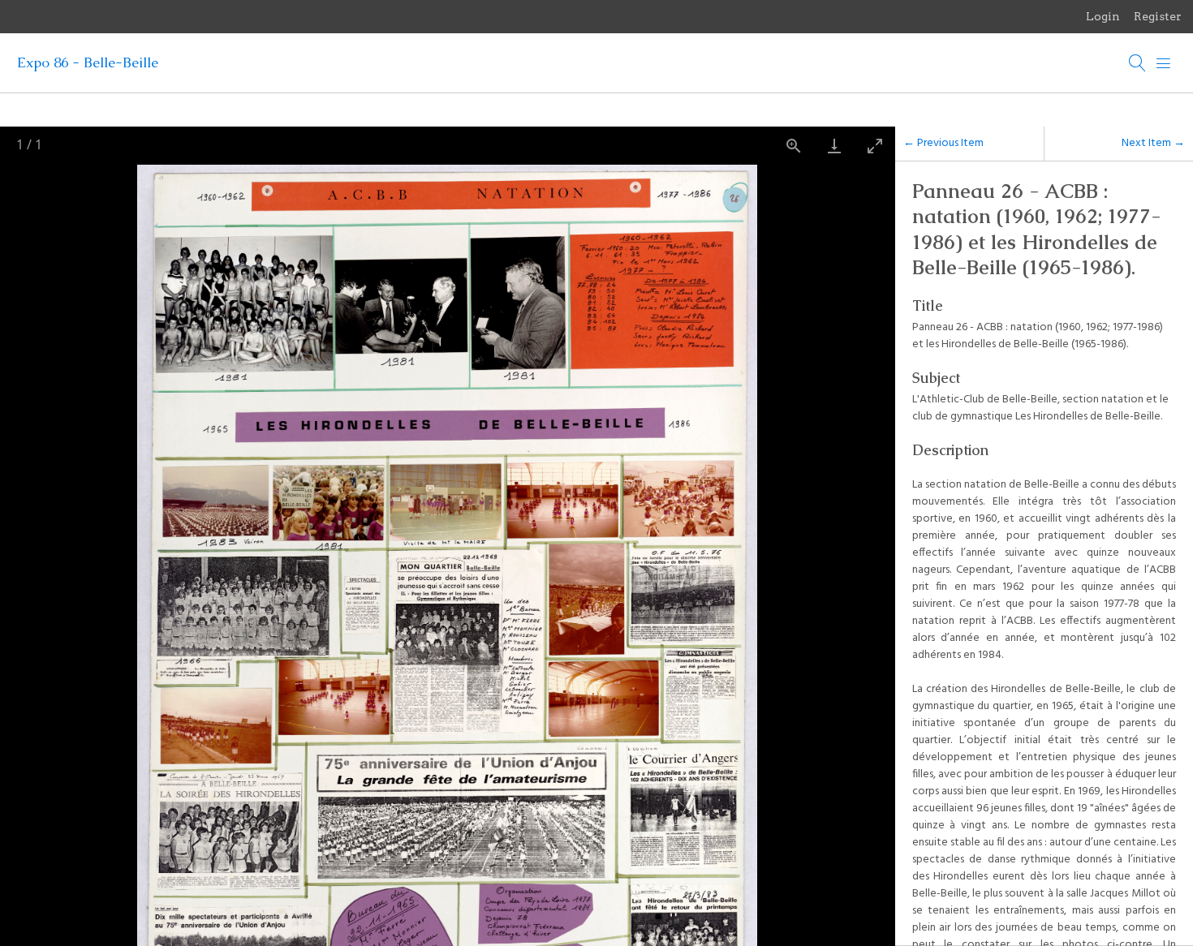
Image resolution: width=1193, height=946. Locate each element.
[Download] (834, 146)
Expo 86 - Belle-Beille (87, 62)
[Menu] (1164, 63)
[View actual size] (793, 146)
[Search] (1138, 63)
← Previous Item (943, 143)
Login (1103, 16)
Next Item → (1153, 143)
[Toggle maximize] (875, 146)
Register (1158, 16)
